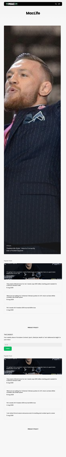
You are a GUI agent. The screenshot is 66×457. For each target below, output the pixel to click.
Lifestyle (8, 245)
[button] (59, 4)
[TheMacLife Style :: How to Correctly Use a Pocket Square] (32, 140)
